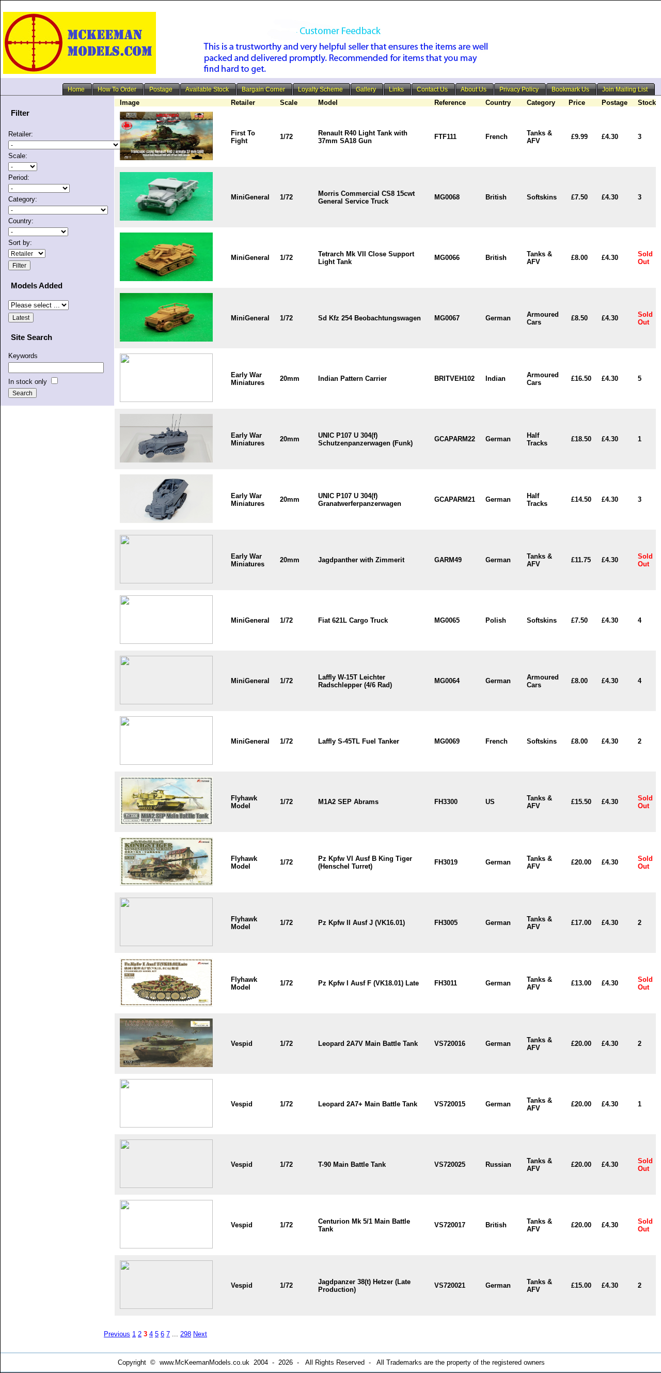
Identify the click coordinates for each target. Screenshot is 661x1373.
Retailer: (20, 134)
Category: (22, 199)
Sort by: (20, 242)
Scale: (17, 156)
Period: (18, 177)
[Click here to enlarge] (166, 158)
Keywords (23, 356)
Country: (21, 221)
